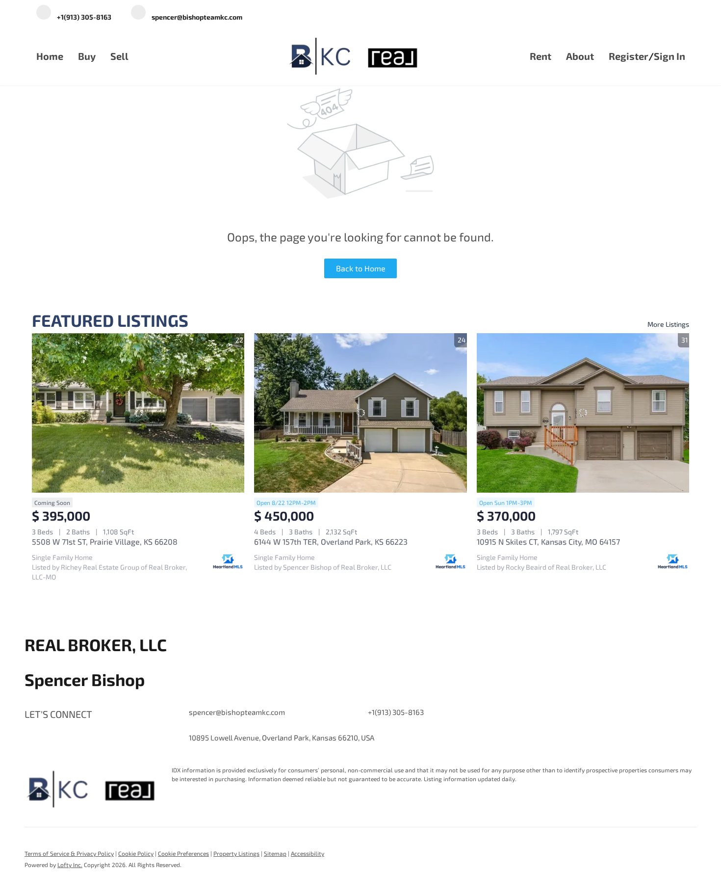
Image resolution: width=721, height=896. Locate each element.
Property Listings (236, 853)
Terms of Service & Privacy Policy (69, 853)
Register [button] (628, 56)
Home (49, 56)
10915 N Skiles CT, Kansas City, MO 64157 (548, 541)
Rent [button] (540, 56)
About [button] (580, 56)
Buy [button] (87, 56)
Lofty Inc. (69, 864)
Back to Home (361, 268)
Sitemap (275, 853)
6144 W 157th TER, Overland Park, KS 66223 (331, 541)
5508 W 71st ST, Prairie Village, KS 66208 (105, 541)
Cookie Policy (136, 853)
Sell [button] (119, 56)
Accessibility (307, 853)
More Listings (668, 324)
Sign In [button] (669, 56)
